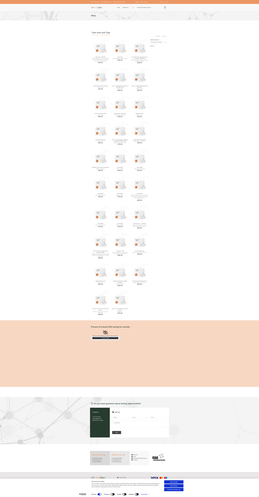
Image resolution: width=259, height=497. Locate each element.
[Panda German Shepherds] (139, 129)
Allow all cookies (174, 482)
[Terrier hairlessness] (139, 241)
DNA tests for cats (118, 455)
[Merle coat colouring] (100, 129)
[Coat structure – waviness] (139, 213)
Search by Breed (97, 461)
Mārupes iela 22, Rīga (119, 2)
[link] (124, 7)
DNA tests (125, 7)
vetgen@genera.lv (107, 2)
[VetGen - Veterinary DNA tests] (96, 7)
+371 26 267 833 (96, 417)
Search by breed (117, 461)
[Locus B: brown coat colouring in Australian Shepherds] (139, 46)
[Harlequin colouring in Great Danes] (100, 157)
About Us (137, 2)
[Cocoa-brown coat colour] (120, 103)
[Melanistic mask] (139, 103)
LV (160, 2)
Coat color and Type (105, 35)
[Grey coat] (120, 46)
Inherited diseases (97, 458)
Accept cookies (105, 338)
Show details (144, 494)
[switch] (113, 494)
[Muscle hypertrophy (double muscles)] (120, 271)
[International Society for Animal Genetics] (159, 457)
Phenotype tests (97, 460)
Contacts (146, 2)
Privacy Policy (121, 477)
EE (167, 2)
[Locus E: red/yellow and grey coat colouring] (139, 75)
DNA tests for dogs (99, 455)
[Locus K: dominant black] (100, 103)
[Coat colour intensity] (100, 46)
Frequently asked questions (144, 7)
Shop (133, 7)
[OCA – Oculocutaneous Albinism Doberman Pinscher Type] (120, 129)
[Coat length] (120, 157)
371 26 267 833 (95, 2)
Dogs (97, 35)
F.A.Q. (142, 2)
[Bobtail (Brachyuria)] (100, 271)
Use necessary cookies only (173, 489)
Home (118, 7)
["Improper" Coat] (120, 241)
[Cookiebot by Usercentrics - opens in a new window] (83, 494)
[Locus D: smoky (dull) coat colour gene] (100, 298)
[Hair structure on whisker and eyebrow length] (100, 241)
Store (93, 35)
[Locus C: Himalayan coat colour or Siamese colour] (120, 75)
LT (165, 2)
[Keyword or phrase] (151, 42)
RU (162, 2)
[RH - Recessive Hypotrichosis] (139, 271)
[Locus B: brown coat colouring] (100, 75)
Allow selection (173, 485)
